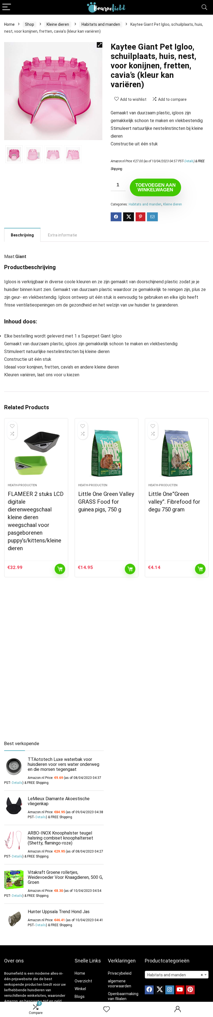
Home (9, 24)
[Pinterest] (190, 989)
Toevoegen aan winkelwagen (155, 187)
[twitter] (159, 989)
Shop (29, 24)
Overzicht (83, 981)
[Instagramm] (169, 989)
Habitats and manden (101, 24)
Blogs (80, 996)
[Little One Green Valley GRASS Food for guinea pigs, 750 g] (106, 453)
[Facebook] (149, 989)
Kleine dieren (58, 24)
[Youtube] (180, 989)
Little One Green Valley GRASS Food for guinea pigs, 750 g (106, 502)
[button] (99, 45)
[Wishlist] (106, 1009)
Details (189, 161)
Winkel (80, 989)
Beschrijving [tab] (22, 235)
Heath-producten (22, 485)
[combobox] (177, 975)
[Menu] (6, 7)
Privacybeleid (119, 973)
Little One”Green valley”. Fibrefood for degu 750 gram (174, 502)
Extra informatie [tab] (62, 235)
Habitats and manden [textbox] (175, 975)
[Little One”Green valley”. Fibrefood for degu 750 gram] (176, 453)
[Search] (204, 7)
